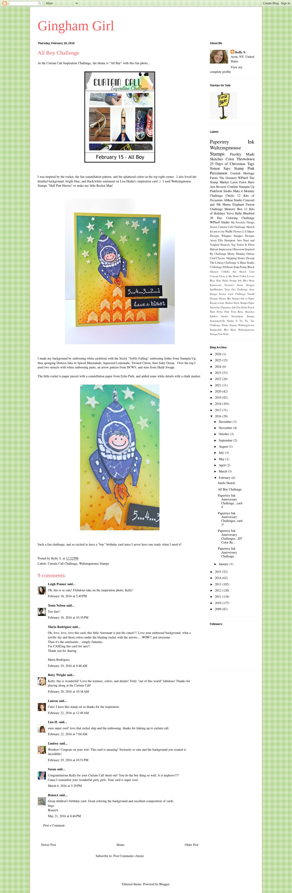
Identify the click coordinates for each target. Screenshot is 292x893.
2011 (218, 596)
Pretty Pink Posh (226, 311)
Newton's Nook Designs (239, 285)
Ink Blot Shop (246, 280)
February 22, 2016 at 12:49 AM (68, 713)
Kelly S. (240, 52)
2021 (218, 385)
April (223, 465)
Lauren (53, 700)
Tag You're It (239, 245)
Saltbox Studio (219, 316)
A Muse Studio (245, 263)
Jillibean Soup (230, 267)
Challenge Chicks (222, 195)
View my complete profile (226, 69)
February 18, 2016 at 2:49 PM (67, 596)
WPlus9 (243, 178)
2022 (218, 379)
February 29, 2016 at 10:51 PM (68, 760)
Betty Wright (57, 674)
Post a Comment (54, 825)
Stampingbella (217, 320)
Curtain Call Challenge (62, 563)
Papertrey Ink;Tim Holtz (234, 307)
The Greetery (228, 178)
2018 (218, 403)
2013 (218, 584)
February (225, 477)
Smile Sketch (226, 483)
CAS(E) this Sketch (234, 271)
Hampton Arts (233, 240)
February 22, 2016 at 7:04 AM (67, 734)
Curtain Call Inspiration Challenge (69, 63)
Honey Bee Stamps (229, 298)
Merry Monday (236, 254)
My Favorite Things (243, 222)
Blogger (164, 884)
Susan (52, 769)
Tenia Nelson (56, 605)
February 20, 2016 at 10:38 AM (68, 691)
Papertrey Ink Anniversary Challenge (227, 552)
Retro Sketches (246, 311)
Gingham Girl (76, 25)
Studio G (232, 320)
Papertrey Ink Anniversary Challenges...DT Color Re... (230, 536)
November (226, 428)
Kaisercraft (215, 285)
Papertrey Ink (232, 141)
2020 (218, 391)
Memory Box (233, 209)
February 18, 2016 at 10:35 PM (68, 617)
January (224, 564)
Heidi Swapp (229, 280)
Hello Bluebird (244, 213)
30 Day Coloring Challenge (232, 218)
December (226, 421)
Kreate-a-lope (217, 302)
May (222, 459)
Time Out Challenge (236, 289)
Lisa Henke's (128, 181)
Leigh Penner (57, 584)
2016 (218, 416)
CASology (216, 267)
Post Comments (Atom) (128, 856)
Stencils (225, 245)
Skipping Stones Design (240, 258)
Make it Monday (244, 191)
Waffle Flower (233, 231)
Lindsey (53, 743)
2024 (218, 366)
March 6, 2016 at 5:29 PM (65, 785)
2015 (218, 571)
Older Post (191, 844)
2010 (218, 603)
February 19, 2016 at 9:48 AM (67, 665)
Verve (230, 213)
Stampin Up (246, 186)
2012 (218, 590)
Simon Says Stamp (227, 168)
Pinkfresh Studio (221, 191)
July (222, 452)
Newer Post (48, 844)
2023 (218, 372)
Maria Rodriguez (59, 626)
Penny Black (247, 267)
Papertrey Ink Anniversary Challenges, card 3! (230, 519)
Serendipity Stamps (242, 316)
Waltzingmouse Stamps (94, 563)
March (223, 471)
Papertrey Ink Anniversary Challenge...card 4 (230, 501)
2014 (218, 578)
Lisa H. (53, 722)
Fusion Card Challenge (232, 294)
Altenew (214, 271)
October (224, 434)
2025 (218, 360)
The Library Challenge (223, 263)
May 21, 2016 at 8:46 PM (64, 816)
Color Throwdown (240, 158)
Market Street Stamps (236, 302)
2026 (218, 354)
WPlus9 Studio (219, 222)
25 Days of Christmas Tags (232, 163)
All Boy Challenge (230, 489)
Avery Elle (216, 240)
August (224, 446)
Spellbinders (216, 289)
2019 (218, 397)
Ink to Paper (247, 298)
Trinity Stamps (229, 325)
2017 (218, 410)
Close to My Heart (229, 276)
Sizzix (213, 227)
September (226, 440)
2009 (218, 609)
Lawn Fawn (238, 182)
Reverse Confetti (227, 186)
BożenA (53, 795)
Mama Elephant (233, 204)
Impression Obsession (231, 249)
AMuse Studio (233, 200)
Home (120, 844)
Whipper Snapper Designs (237, 236)
